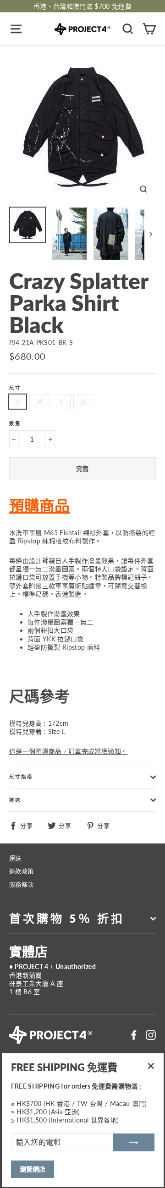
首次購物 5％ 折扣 (67, 918)
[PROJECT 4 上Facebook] (134, 1035)
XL (84, 401)
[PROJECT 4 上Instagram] (151, 1035)
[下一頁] (150, 234)
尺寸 (15, 387)
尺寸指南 (21, 776)
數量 (15, 423)
